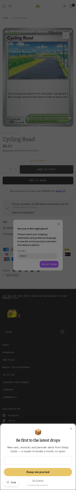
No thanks (38, 480)
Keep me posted (38, 472)
